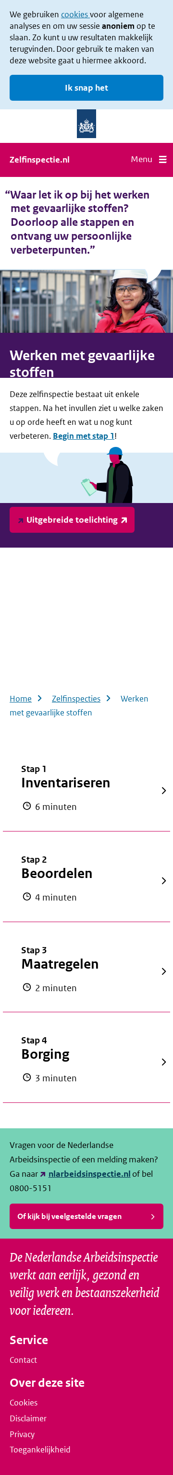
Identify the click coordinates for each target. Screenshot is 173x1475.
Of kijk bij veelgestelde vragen (69, 1216)
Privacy (22, 1434)
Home (21, 698)
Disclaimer (28, 1418)
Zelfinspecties (76, 698)
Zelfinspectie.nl (40, 159)
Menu (141, 159)
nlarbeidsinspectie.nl (90, 1174)
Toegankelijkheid (40, 1449)
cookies (75, 14)
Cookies (23, 1402)
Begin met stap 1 (83, 436)
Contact (23, 1360)
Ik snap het (86, 87)
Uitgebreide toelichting (72, 520)
